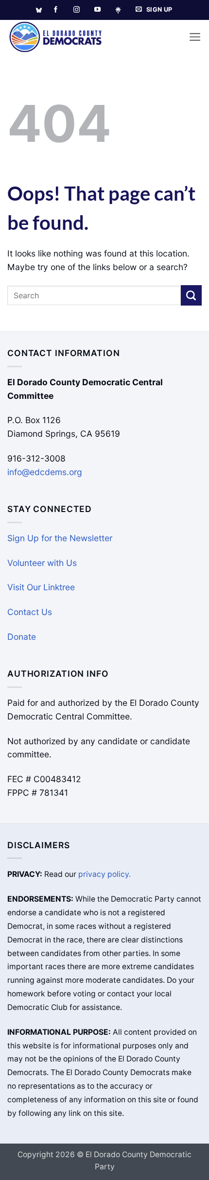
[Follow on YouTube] (97, 10)
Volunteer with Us (42, 563)
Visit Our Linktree (41, 587)
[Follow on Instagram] (76, 10)
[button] (195, 37)
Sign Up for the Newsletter (59, 538)
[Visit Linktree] (122, 10)
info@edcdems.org (44, 472)
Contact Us (29, 612)
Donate (21, 637)
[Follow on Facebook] (55, 10)
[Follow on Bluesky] (39, 10)
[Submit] (191, 295)
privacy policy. (104, 874)
